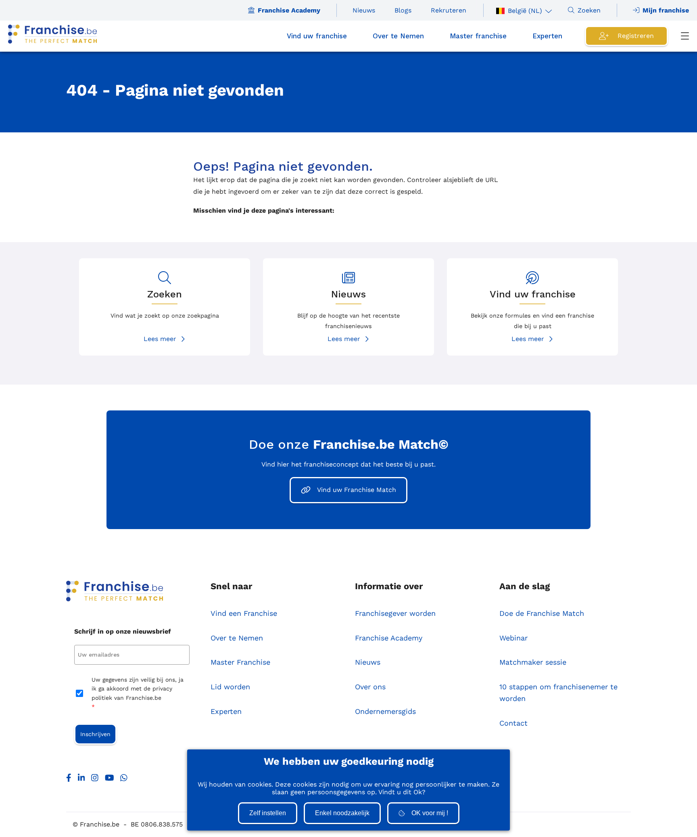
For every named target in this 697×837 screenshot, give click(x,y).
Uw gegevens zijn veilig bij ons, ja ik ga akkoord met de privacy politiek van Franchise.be (138, 693)
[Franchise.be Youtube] (109, 780)
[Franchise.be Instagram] (94, 780)
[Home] (52, 36)
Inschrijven (95, 734)
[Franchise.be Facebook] (68, 780)
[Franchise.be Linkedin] (81, 780)
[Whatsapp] (123, 780)
